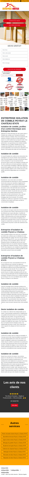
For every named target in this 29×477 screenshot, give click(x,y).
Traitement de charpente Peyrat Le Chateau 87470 (15, 448)
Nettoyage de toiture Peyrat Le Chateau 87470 (14, 451)
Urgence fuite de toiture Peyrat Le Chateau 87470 (14, 439)
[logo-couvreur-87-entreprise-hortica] (10, 6)
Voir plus (14, 405)
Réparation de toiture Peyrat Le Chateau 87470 (14, 457)
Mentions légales (23, 474)
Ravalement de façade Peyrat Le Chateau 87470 (14, 445)
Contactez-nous (14, 20)
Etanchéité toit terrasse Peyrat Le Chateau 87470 (14, 436)
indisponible (6, 1)
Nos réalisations (14, 25)
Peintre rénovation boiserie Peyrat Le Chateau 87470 (14, 433)
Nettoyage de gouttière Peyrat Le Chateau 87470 (14, 442)
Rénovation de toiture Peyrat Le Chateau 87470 (14, 454)
